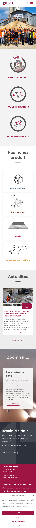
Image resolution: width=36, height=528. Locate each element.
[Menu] (31, 3)
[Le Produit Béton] (15, 3)
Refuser (18, 517)
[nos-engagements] (18, 92)
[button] (33, 495)
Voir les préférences (18, 522)
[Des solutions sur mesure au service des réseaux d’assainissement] (18, 297)
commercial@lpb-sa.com (11, 477)
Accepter (18, 513)
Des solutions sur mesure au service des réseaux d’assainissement (16, 313)
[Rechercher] (27, 3)
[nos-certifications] (18, 122)
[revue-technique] (18, 63)
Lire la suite (24, 332)
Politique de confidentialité (18, 525)
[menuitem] (27, 3)
